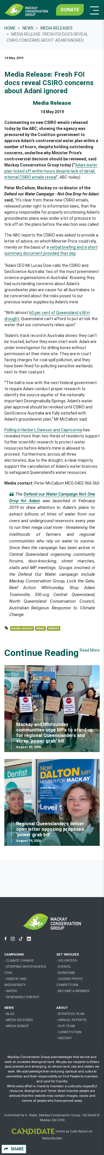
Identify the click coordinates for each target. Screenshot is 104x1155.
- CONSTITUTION (68, 1032)
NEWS (9, 1008)
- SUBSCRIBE (65, 973)
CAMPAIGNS (14, 954)
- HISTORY (64, 1038)
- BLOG (9, 1014)
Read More (90, 650)
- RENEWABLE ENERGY (21, 997)
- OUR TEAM (65, 1026)
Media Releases (56, 28)
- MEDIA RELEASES (18, 1020)
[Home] (26, 9)
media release (22, 628)
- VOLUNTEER (66, 960)
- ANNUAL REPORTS (71, 1020)
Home (10, 28)
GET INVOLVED (67, 954)
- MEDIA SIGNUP (16, 1026)
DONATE (70, 9)
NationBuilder (52, 1138)
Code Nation (79, 1132)
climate (53, 628)
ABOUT (62, 1008)
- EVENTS (63, 967)
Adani (40, 628)
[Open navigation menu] (92, 10)
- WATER (10, 991)
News (28, 28)
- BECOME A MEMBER (73, 991)
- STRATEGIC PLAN (70, 1014)
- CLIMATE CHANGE (19, 960)
